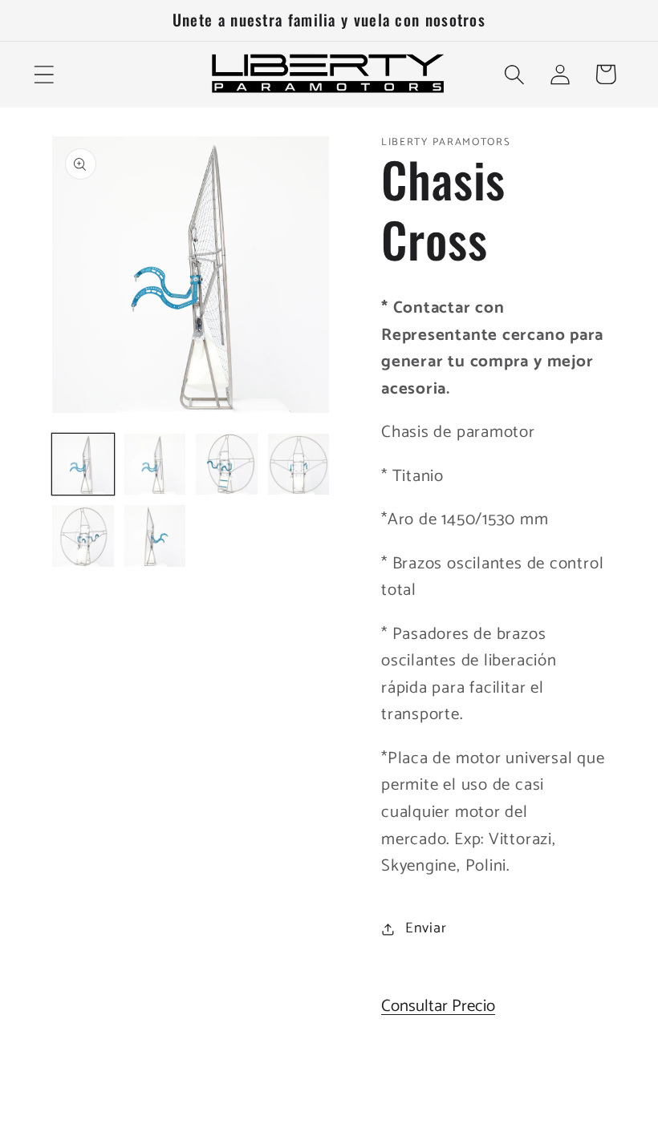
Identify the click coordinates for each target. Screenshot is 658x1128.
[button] (44, 74)
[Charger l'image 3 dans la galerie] (227, 464)
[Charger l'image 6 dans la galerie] (155, 536)
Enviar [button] (426, 928)
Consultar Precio (438, 1006)
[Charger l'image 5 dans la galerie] (83, 536)
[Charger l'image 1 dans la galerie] (83, 464)
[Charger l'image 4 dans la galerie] (299, 464)
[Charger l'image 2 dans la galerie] (155, 464)
